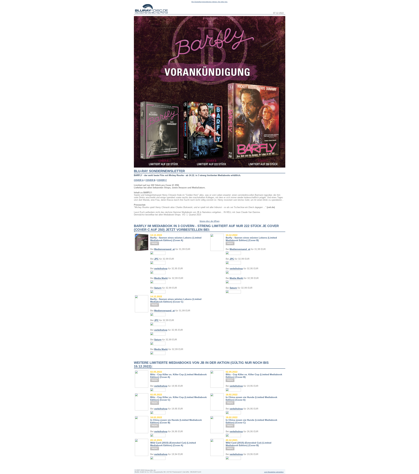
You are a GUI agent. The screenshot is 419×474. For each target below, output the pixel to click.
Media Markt (161, 278)
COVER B (150, 180)
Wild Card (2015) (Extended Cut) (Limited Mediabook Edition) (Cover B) (248, 444)
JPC (156, 258)
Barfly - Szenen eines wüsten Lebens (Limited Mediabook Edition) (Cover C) (175, 300)
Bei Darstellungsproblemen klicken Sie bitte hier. (209, 2)
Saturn (158, 287)
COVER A (139, 180)
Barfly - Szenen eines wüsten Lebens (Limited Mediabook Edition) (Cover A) (175, 239)
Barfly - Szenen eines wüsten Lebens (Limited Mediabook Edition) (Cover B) (251, 239)
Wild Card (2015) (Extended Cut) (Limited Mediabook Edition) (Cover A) (173, 444)
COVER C (162, 180)
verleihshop (160, 268)
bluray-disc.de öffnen (209, 221)
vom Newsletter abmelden (274, 472)
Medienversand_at (164, 249)
